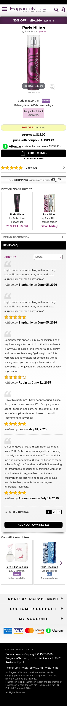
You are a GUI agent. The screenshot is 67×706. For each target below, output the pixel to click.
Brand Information (16, 237)
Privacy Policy (27, 668)
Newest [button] (39, 257)
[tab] (33, 237)
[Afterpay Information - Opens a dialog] (12, 146)
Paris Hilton (31, 31)
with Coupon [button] (26, 140)
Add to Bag (37, 153)
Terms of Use (12, 668)
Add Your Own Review (33, 524)
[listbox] (33, 112)
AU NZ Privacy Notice (47, 668)
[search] (56, 9)
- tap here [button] (33, 20)
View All (16, 189)
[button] (4, 9)
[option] (33, 113)
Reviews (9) (10, 245)
